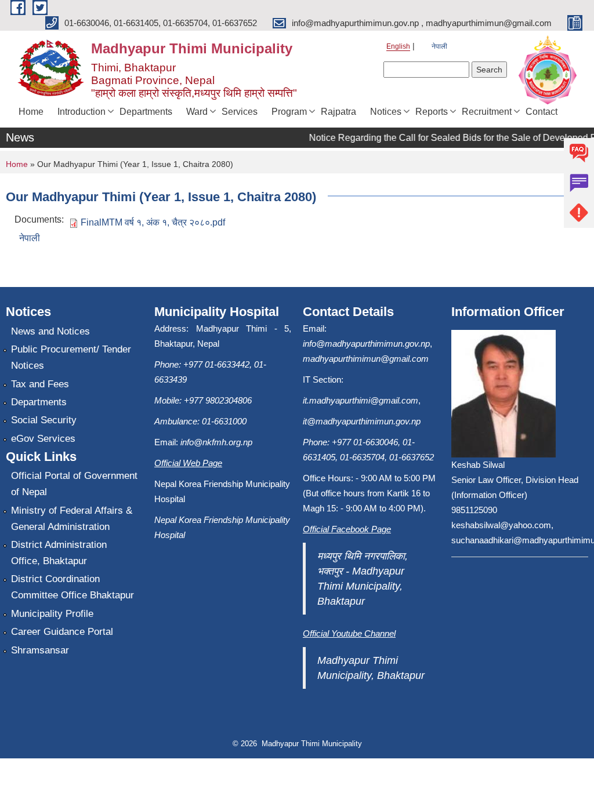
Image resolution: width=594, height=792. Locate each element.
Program (289, 112)
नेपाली (439, 46)
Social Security (44, 420)
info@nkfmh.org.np (216, 442)
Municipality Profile (52, 613)
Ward (197, 112)
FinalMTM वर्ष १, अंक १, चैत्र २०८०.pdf (153, 222)
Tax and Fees (40, 384)
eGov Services (43, 438)
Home (31, 112)
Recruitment (487, 112)
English (398, 46)
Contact (541, 112)
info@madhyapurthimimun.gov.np (366, 343)
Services (240, 112)
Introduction (81, 112)
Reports (431, 112)
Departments (145, 112)
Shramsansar (40, 650)
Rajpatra (338, 112)
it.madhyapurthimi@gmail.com (360, 400)
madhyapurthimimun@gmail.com (366, 359)
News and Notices (50, 331)
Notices (385, 112)
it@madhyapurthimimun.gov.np (362, 421)
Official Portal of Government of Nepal (74, 483)
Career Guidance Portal (62, 631)
